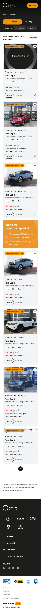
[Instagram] (8, 568)
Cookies (6, 591)
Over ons (6, 588)
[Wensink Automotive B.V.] (9, 5)
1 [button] (20, 469)
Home (4, 14)
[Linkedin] (13, 568)
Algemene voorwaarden (11, 598)
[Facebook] (4, 568)
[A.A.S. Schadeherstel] (35, 581)
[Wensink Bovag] (18, 581)
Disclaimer (6, 595)
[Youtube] (17, 568)
